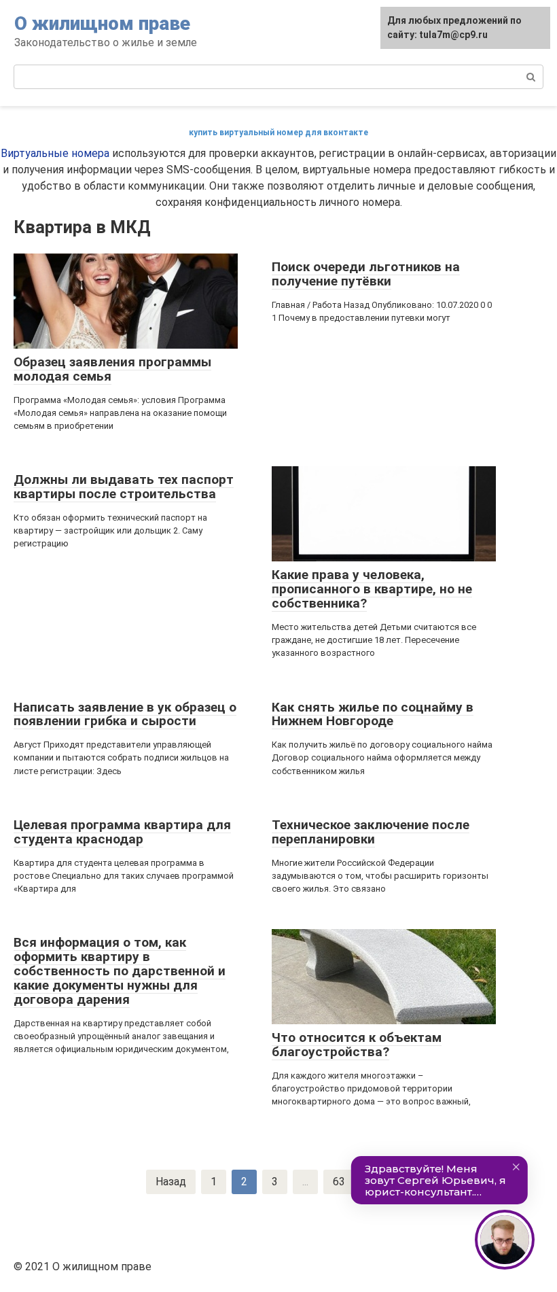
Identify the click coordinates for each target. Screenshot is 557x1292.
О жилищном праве (102, 23)
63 (339, 1181)
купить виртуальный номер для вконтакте (278, 132)
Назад (171, 1181)
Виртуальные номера (55, 153)
